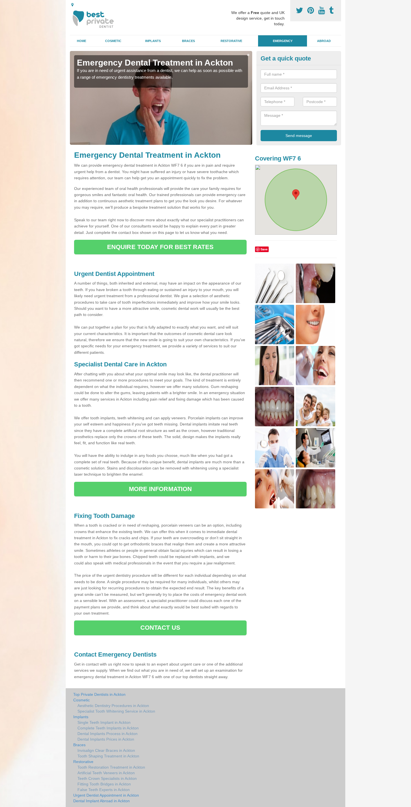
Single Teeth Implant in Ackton (104, 722)
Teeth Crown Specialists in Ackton (107, 778)
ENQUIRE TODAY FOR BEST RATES (160, 246)
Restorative (231, 41)
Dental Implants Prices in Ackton (105, 739)
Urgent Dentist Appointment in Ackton (106, 795)
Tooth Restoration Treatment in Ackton (111, 767)
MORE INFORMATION (160, 488)
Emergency (282, 41)
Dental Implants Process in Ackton (107, 733)
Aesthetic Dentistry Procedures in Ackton (113, 705)
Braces (188, 41)
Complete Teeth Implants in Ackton (108, 728)
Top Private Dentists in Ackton (99, 694)
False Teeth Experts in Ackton (103, 789)
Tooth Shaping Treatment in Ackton (108, 756)
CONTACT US (160, 627)
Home (81, 41)
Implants (153, 41)
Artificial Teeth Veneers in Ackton (106, 773)
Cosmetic (113, 41)
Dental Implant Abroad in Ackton (101, 801)
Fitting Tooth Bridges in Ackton (104, 784)
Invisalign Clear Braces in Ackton (106, 750)
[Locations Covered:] (72, 5)
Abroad (324, 41)
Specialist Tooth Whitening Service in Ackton (116, 711)
